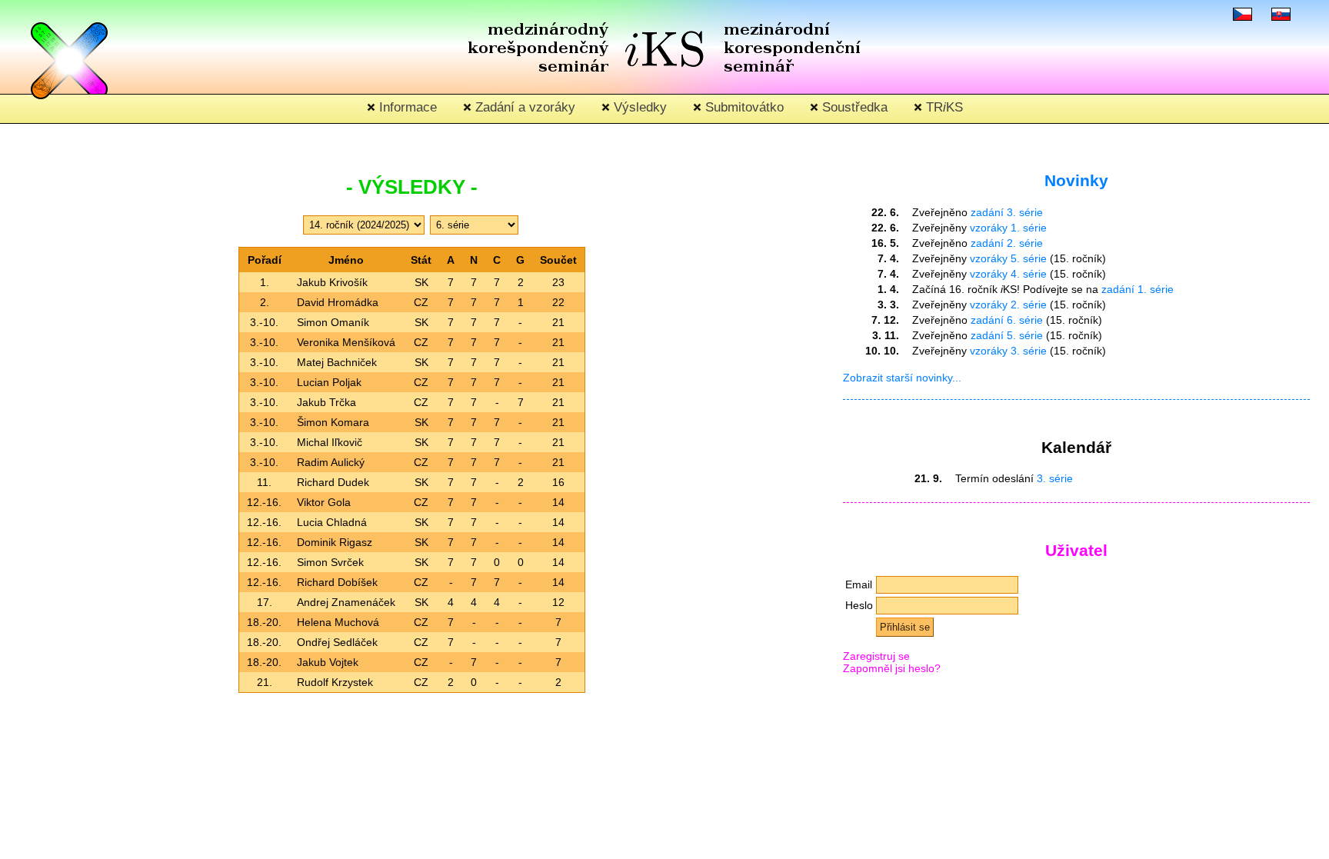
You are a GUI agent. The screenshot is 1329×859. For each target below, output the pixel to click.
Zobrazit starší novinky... (902, 377)
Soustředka (853, 107)
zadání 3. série (1007, 212)
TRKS (942, 107)
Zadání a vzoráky (523, 107)
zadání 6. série (1007, 320)
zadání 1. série (1137, 289)
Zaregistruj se (876, 656)
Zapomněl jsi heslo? (892, 668)
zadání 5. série (1007, 335)
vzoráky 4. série (1008, 274)
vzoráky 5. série (1008, 258)
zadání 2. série (1007, 243)
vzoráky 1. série (1008, 227)
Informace (406, 107)
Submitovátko (742, 107)
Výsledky (638, 107)
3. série (1055, 478)
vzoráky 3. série (1008, 351)
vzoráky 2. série (1008, 304)
